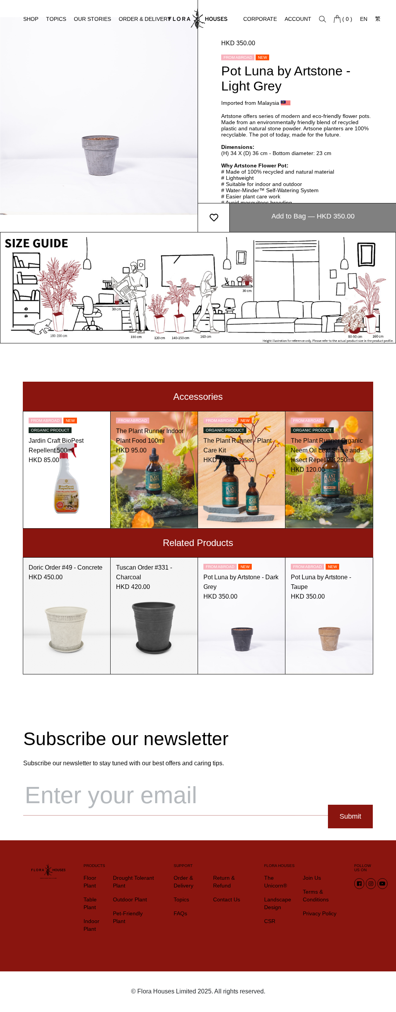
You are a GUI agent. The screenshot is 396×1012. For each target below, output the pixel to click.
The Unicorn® (275, 882)
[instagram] (371, 883)
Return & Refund (224, 882)
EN (363, 19)
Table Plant (90, 903)
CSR (269, 921)
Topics (56, 19)
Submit (350, 816)
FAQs (180, 913)
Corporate (260, 19)
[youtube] (382, 883)
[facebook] (359, 883)
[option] (99, 116)
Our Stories (92, 19)
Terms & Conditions (316, 896)
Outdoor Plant (130, 899)
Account (298, 19)
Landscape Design (277, 903)
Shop (30, 19)
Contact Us (226, 899)
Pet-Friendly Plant (128, 917)
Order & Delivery (145, 19)
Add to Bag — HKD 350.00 (313, 216)
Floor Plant (90, 882)
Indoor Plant (91, 925)
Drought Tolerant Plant (133, 882)
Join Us (312, 878)
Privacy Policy (319, 913)
